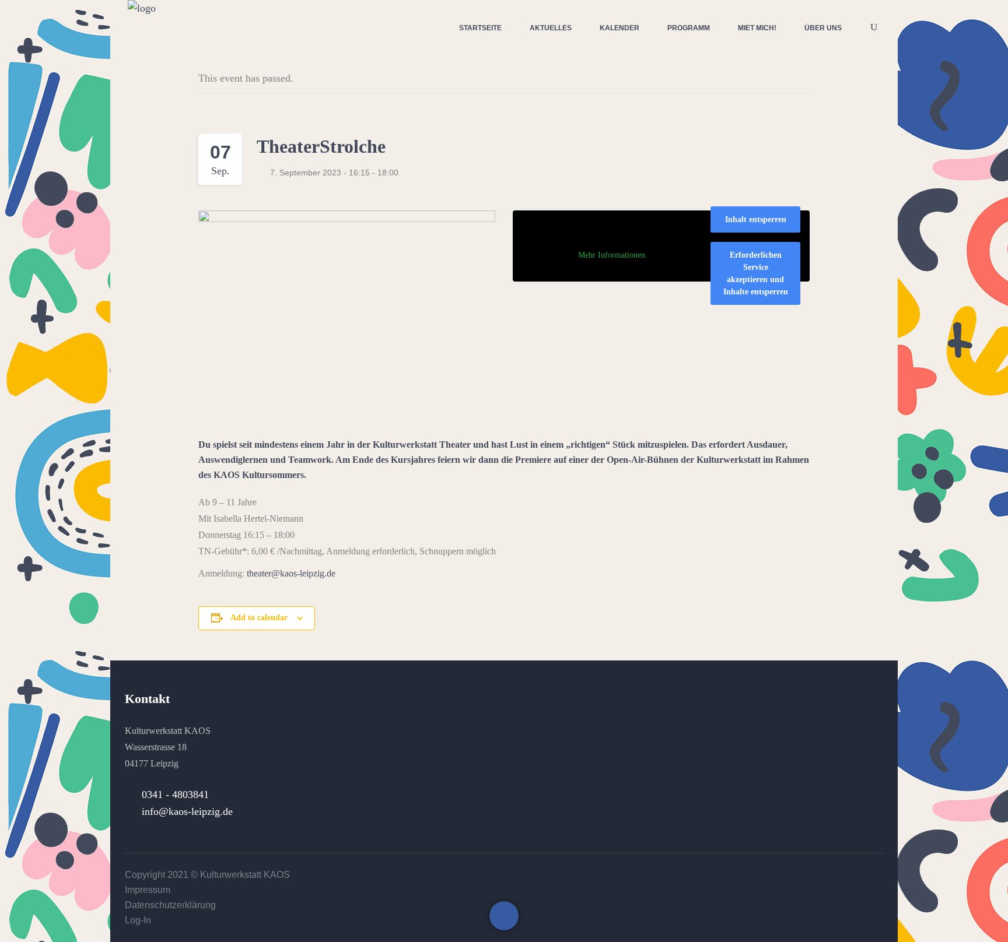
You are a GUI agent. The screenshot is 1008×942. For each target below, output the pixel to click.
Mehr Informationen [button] (611, 255)
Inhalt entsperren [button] (755, 219)
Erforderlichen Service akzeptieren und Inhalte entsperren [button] (755, 273)
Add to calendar (259, 617)
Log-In (138, 920)
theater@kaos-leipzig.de (291, 573)
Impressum (147, 890)
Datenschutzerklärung (170, 905)
